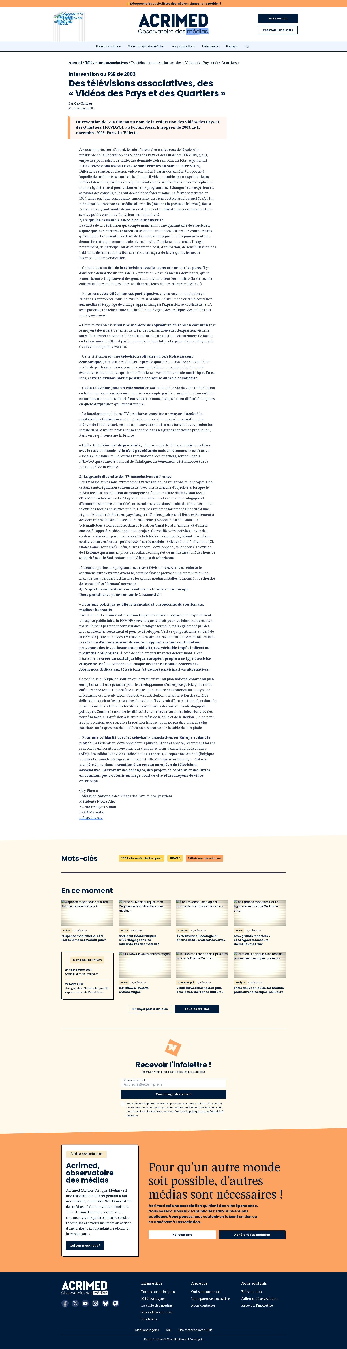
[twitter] (75, 1303)
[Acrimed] (173, 24)
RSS (168, 1330)
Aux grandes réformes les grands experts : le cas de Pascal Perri (86, 990)
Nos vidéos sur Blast (157, 1312)
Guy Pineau (83, 103)
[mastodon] (115, 1303)
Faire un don (278, 18)
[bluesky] (105, 1303)
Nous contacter (203, 1305)
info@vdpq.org (91, 818)
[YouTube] (85, 1303)
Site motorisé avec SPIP (195, 1330)
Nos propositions (183, 46)
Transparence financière (210, 1299)
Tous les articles (197, 1009)
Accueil (75, 63)
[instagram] (95, 1303)
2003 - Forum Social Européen (141, 858)
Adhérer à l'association (252, 1235)
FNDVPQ (175, 858)
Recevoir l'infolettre (278, 30)
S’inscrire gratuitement (173, 1094)
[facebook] (65, 1303)
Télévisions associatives (106, 63)
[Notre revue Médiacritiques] (74, 29)
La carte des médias (156, 1305)
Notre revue (210, 46)
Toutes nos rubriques (158, 1292)
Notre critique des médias (146, 46)
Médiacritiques (153, 1299)
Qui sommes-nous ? (85, 1245)
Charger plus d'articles (150, 1009)
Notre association (108, 46)
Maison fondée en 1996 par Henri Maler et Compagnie (173, 1339)
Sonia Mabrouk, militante (81, 974)
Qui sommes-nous (205, 1292)
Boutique (232, 46)
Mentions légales (147, 1330)
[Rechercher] (247, 46)
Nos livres (149, 1319)
